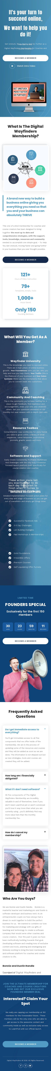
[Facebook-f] (21, 1066)
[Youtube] (30, 1066)
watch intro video (26, 66)
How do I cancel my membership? (16, 834)
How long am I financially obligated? (19, 777)
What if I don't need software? (22, 789)
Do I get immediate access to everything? (22, 731)
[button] (25, 58)
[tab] (25, 730)
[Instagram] (25, 1066)
